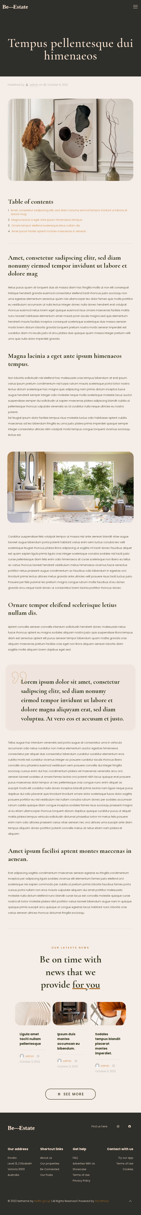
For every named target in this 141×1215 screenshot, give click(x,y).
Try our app (125, 1158)
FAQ (75, 1158)
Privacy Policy (81, 1180)
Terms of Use (81, 1175)
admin (34, 85)
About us (46, 1158)
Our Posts (46, 1175)
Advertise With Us (84, 1163)
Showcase (79, 1169)
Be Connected (49, 1169)
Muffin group (42, 1201)
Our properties (49, 1163)
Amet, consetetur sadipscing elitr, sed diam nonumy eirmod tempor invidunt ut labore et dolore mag (69, 212)
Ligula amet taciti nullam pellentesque (30, 1039)
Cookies (128, 1169)
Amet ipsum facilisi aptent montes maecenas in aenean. (49, 231)
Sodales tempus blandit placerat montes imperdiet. (107, 1043)
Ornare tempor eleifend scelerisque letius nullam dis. (45, 225)
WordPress (102, 1201)
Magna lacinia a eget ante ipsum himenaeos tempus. (47, 220)
